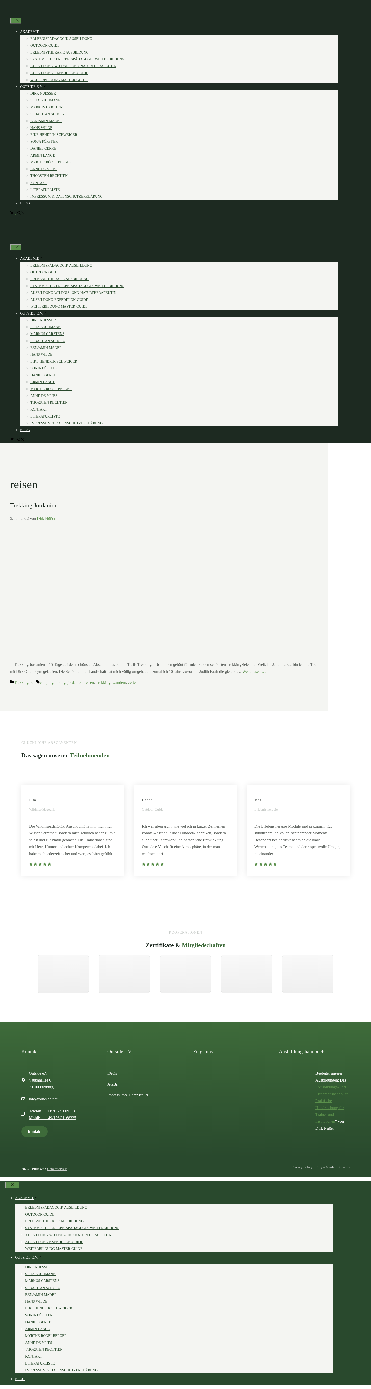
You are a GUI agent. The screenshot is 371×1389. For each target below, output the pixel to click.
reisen (89, 682)
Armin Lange (42, 155)
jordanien (75, 682)
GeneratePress (57, 1169)
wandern (119, 682)
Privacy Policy (302, 1167)
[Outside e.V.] (23, 14)
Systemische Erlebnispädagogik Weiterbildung (77, 59)
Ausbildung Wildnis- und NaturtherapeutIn (73, 66)
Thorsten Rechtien (49, 176)
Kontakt (38, 183)
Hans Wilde (41, 128)
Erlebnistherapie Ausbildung (59, 52)
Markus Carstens (47, 107)
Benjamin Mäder (46, 121)
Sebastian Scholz (47, 114)
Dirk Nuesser (43, 93)
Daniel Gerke (43, 148)
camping (47, 682)
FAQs (112, 1073)
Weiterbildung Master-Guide (59, 80)
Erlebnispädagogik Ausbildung (61, 39)
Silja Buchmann (45, 100)
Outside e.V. (31, 87)
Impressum (116, 1095)
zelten (133, 682)
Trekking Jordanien (34, 505)
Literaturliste (45, 190)
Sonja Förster (44, 141)
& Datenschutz (136, 1095)
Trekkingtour (24, 682)
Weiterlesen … (254, 671)
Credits (344, 1167)
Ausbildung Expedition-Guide (59, 73)
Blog (25, 203)
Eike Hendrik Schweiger (53, 135)
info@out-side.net (43, 1099)
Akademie (29, 32)
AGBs (112, 1084)
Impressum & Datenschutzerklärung (66, 196)
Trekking (103, 682)
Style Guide (325, 1167)
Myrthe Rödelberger (51, 162)
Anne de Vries (43, 169)
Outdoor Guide (45, 45)
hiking (61, 682)
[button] (20, 213)
